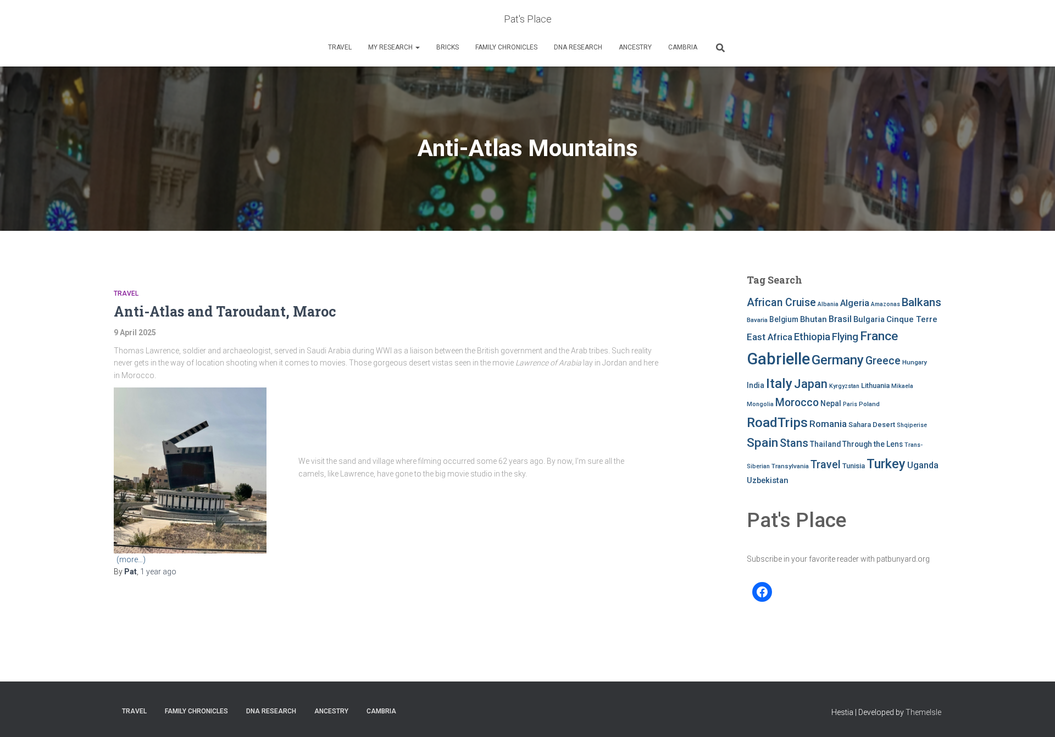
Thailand (825, 444)
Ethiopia (812, 336)
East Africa (769, 336)
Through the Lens (872, 444)
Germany (838, 360)
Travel (340, 47)
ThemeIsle (923, 712)
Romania (828, 423)
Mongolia (760, 404)
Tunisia (853, 466)
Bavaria (757, 320)
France (879, 336)
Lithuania (875, 385)
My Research (391, 47)
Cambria (682, 47)
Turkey (886, 464)
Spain (762, 442)
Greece (883, 360)
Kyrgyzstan (844, 386)
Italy (779, 383)
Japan (811, 384)
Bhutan (813, 319)
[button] (417, 47)
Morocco (797, 402)
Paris (850, 404)
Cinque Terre (911, 319)
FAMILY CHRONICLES (506, 47)
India (755, 385)
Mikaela (902, 386)
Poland (869, 404)
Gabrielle (778, 359)
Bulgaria (869, 319)
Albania (828, 304)
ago (158, 571)
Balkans (921, 302)
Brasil (840, 319)
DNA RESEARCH (578, 47)
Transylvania (790, 466)
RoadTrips (777, 422)
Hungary (914, 362)
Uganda (923, 465)
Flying (845, 337)
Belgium (783, 319)
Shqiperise (912, 425)
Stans (794, 443)
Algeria (854, 302)
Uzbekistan (768, 480)
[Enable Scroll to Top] (1033, 715)
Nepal (830, 403)
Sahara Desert (871, 424)
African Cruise (781, 302)
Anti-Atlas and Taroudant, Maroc (225, 311)
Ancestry (635, 47)
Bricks (447, 47)
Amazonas (885, 304)
